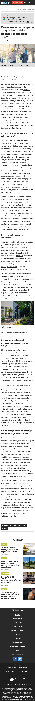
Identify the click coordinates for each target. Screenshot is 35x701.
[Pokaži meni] (32, 2)
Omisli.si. (6, 462)
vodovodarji (5, 261)
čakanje (5, 528)
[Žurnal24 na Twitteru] (20, 659)
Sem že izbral (29, 23)
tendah (3, 267)
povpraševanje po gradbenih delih (13, 176)
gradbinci (19, 256)
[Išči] (25, 3)
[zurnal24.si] (5, 2)
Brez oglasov (17, 3)
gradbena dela (7, 525)
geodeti (22, 250)
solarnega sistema (7, 269)
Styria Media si (26, 684)
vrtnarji (21, 258)
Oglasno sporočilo (14, 41)
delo (24, 525)
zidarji (15, 250)
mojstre (25, 95)
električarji (28, 258)
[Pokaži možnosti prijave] (29, 3)
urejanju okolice (21, 269)
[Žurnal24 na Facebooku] (15, 659)
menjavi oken (12, 267)
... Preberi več (30, 699)
